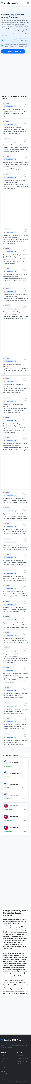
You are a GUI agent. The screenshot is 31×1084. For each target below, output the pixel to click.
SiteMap (3, 1071)
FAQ (2, 1056)
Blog (2, 1061)
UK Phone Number (23, 1058)
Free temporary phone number (15, 1080)
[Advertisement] (15, 77)
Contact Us (4, 1058)
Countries (20, 1056)
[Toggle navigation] (28, 3)
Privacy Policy (5, 1074)
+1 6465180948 (10, 106)
